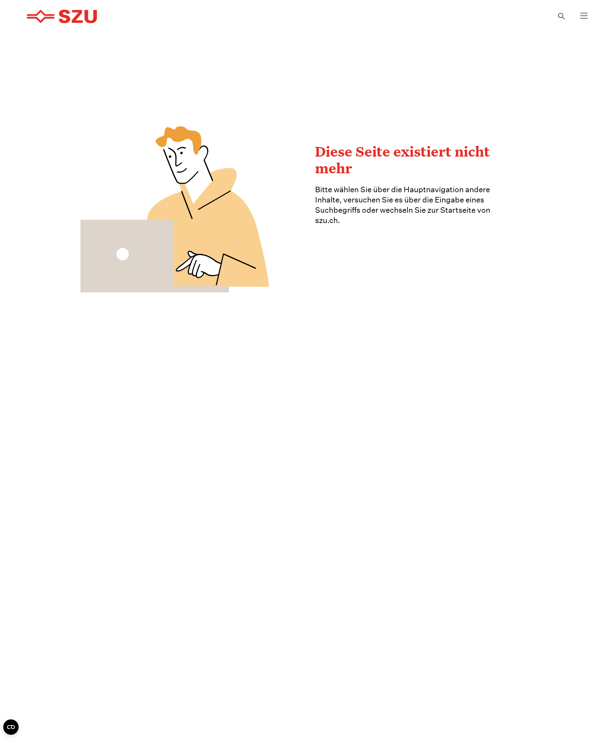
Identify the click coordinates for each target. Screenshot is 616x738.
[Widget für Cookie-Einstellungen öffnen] (11, 727)
